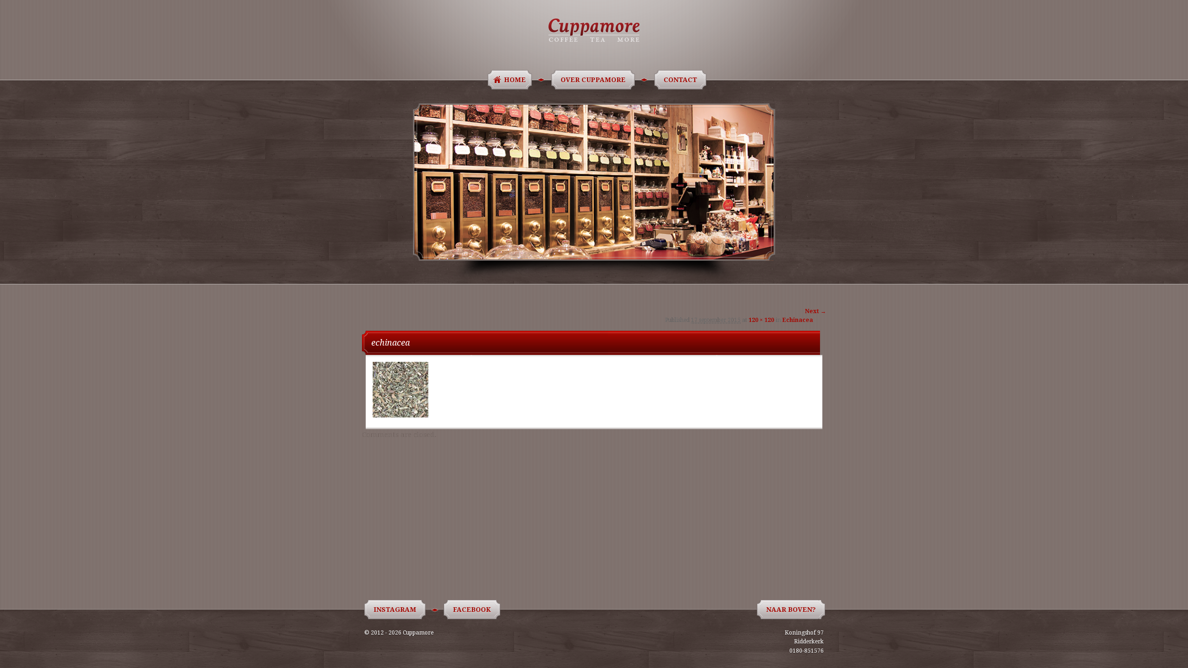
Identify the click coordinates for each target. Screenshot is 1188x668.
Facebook (472, 609)
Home (515, 80)
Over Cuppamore (593, 80)
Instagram (395, 609)
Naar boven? (791, 609)
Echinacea (797, 320)
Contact (680, 80)
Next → (815, 311)
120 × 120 (761, 320)
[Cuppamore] (594, 30)
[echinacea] (400, 415)
